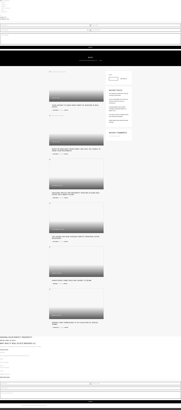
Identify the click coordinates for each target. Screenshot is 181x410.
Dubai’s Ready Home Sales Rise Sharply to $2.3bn (71, 280)
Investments (56, 110)
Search (110, 74)
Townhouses (56, 327)
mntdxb (66, 110)
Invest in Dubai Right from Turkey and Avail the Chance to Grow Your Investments (76, 150)
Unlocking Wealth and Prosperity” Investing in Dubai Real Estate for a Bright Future (76, 194)
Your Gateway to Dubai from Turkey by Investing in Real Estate (75, 106)
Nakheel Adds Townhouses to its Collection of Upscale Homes (75, 323)
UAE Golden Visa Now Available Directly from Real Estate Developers (75, 237)
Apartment (55, 283)
